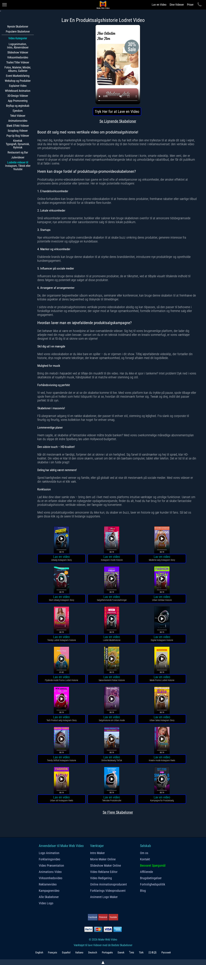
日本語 (152, 952)
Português (107, 952)
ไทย (131, 952)
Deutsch (92, 952)
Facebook (92, 917)
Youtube (113, 917)
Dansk (121, 952)
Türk (141, 952)
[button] (61, 540)
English (39, 952)
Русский (166, 952)
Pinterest (103, 917)
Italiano (79, 952)
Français (52, 952)
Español (66, 952)
